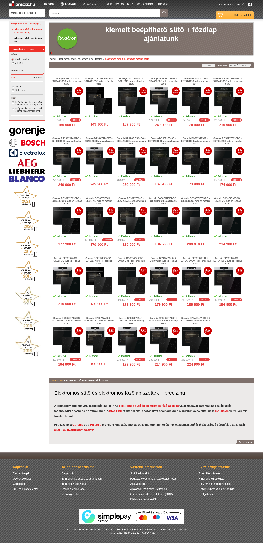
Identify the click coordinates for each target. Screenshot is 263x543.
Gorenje (77, 424)
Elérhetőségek (21, 473)
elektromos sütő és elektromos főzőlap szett (149, 405)
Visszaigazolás (70, 494)
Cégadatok (19, 483)
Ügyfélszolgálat (145, 4)
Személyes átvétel (209, 473)
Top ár (108, 4)
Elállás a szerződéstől (143, 499)
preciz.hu (115, 410)
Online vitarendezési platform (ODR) (151, 494)
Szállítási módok (140, 473)
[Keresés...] (164, 13)
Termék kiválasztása (74, 483)
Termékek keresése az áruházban (82, 478)
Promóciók (162, 4)
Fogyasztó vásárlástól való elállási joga (153, 478)
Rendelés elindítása (73, 488)
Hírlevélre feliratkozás (211, 478)
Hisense (95, 424)
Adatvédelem (138, 483)
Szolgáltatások (207, 494)
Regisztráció (69, 473)
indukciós (222, 410)
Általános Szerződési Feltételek (148, 488)
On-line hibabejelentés (26, 488)
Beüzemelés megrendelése (215, 483)
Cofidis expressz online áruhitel (217, 488)
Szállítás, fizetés (124, 4)
